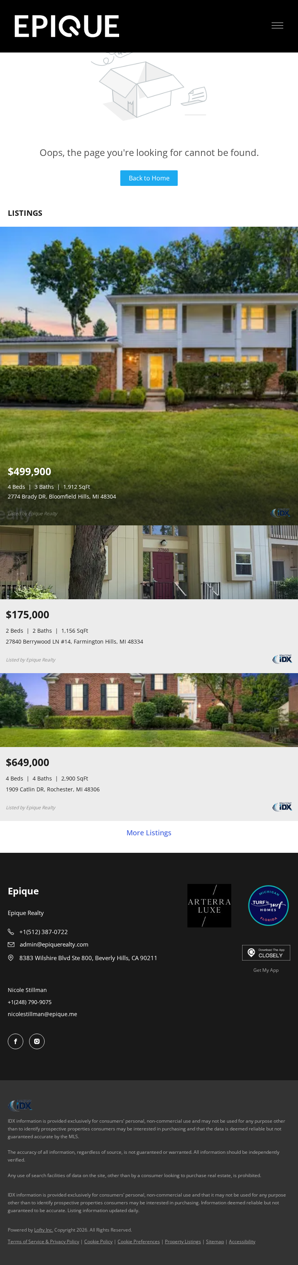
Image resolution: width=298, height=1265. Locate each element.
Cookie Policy (98, 1241)
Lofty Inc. (43, 1230)
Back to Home (149, 178)
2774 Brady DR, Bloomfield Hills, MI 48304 (62, 496)
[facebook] (15, 1041)
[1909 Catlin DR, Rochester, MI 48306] (149, 745)
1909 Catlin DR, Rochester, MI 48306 (53, 789)
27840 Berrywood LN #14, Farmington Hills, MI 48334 (74, 641)
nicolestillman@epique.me (42, 1014)
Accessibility (242, 1241)
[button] (67, 26)
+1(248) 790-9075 (30, 1002)
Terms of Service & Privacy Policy (43, 1241)
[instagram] (37, 1041)
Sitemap (215, 1241)
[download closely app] (266, 953)
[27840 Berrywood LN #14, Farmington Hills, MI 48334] (149, 597)
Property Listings (183, 1241)
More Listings (149, 833)
